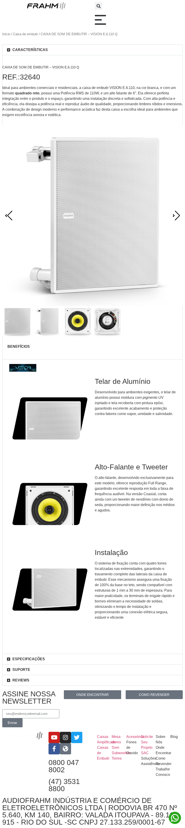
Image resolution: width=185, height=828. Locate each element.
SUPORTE (21, 670)
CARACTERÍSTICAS (30, 50)
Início (6, 34)
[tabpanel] (92, 355)
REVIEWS (20, 680)
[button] (98, 6)
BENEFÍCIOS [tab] (18, 346)
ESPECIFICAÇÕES (28, 659)
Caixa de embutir (25, 34)
